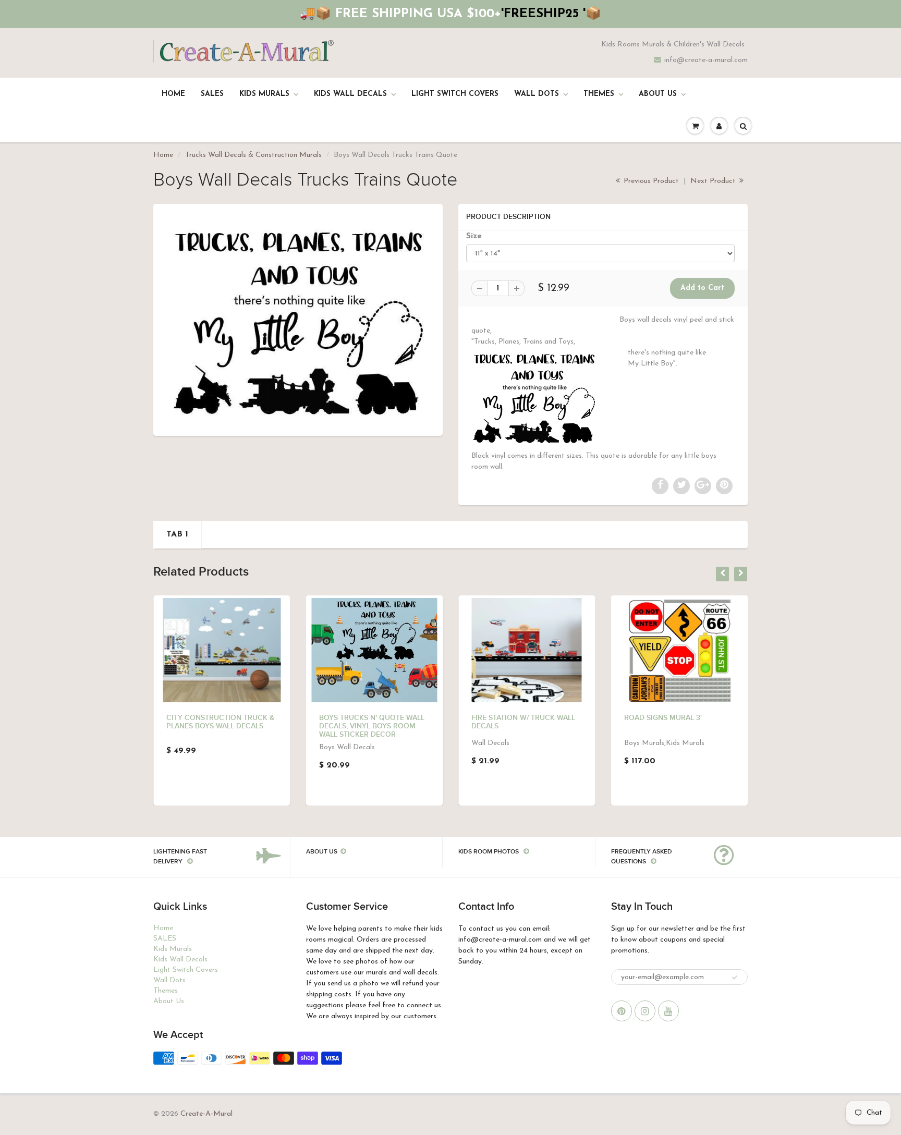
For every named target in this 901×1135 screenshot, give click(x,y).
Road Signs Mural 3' (663, 718)
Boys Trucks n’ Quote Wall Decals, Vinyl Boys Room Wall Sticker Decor (371, 726)
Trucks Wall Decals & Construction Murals (253, 155)
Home (173, 94)
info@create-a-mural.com (706, 60)
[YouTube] (668, 1010)
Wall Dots (536, 94)
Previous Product (650, 181)
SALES (212, 94)
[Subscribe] (734, 977)
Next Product (714, 181)
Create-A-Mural (206, 1114)
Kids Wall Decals (350, 94)
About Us (658, 94)
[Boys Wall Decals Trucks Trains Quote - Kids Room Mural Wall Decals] (298, 318)
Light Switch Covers (454, 94)
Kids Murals (264, 94)
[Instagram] (645, 1010)
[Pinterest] (621, 1010)
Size (474, 236)
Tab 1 (177, 534)
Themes (598, 94)
